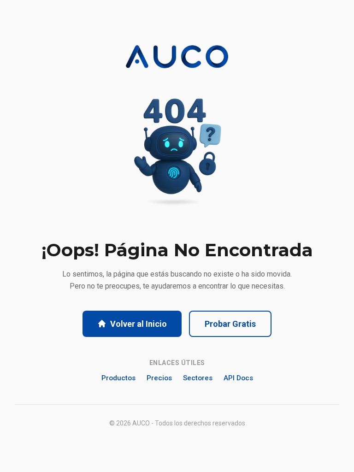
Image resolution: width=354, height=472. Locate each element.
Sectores (197, 378)
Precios (159, 378)
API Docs (238, 378)
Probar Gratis (230, 324)
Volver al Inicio (138, 324)
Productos (118, 378)
